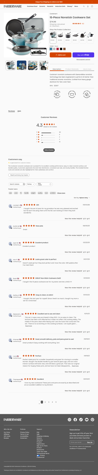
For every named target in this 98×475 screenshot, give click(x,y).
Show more (61, 193)
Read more (28, 326)
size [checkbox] (10, 193)
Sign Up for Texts (42, 446)
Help (38, 434)
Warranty (40, 440)
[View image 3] (33, 65)
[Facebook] (75, 419)
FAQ (38, 432)
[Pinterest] (92, 419)
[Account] (88, 6)
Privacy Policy (24, 432)
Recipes (6, 438)
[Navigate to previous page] (49, 400)
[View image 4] (44, 65)
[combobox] (30, 184)
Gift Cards (7, 436)
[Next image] (46, 65)
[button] (49, 168)
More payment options (83, 59)
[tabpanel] (72, 79)
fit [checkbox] (21, 193)
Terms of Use (24, 434)
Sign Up (89, 442)
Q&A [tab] (19, 111)
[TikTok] (81, 419)
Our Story (7, 432)
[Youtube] (86, 419)
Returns (39, 438)
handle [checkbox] (26, 193)
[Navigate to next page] (49, 404)
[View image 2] (21, 65)
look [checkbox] (46, 193)
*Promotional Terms (43, 453)
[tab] (57, 69)
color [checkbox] (16, 193)
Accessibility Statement (24, 437)
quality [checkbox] (40, 193)
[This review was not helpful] (87, 219)
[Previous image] (6, 65)
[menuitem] (76, 6)
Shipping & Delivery (43, 436)
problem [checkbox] (53, 193)
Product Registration (41, 443)
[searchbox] (15, 184)
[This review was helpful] (84, 219)
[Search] (84, 6)
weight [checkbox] (33, 193)
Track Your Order (42, 451)
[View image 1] (10, 65)
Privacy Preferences (41, 456)
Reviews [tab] (11, 111)
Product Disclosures (40, 448)
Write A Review (49, 150)
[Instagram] (69, 419)
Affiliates (6, 434)
